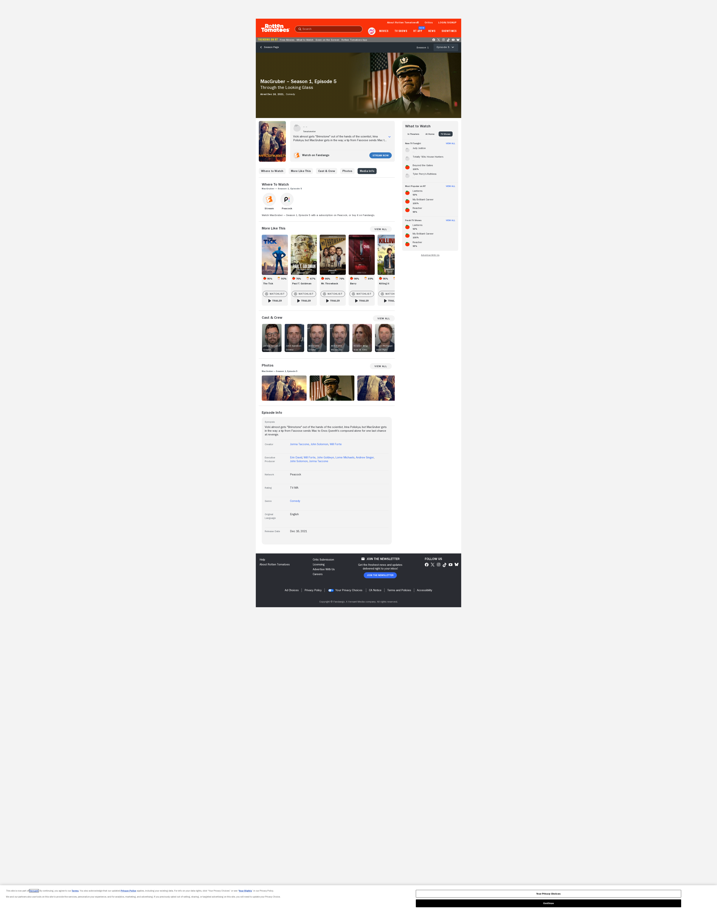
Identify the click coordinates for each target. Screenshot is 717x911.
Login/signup (447, 22)
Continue (548, 903)
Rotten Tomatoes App (354, 39)
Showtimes (449, 31)
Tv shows (401, 31)
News (432, 31)
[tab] (413, 134)
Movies (383, 31)
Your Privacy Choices (348, 590)
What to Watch (305, 39)
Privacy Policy (128, 891)
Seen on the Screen (327, 39)
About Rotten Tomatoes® (403, 22)
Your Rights (245, 891)
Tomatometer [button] (309, 131)
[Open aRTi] (372, 31)
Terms (75, 891)
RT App (417, 31)
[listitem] (430, 149)
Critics (429, 22)
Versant (34, 891)
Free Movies (287, 39)
